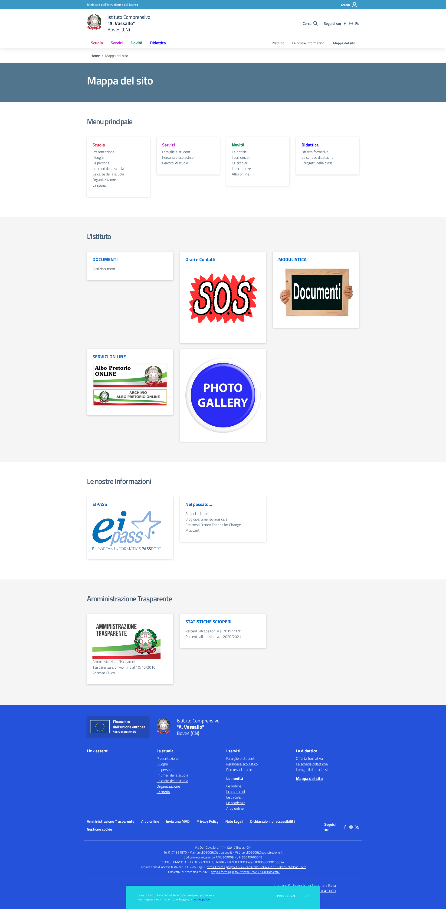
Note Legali (234, 821)
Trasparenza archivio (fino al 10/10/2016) (124, 667)
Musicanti (192, 530)
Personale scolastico (177, 157)
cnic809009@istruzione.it (214, 852)
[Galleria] (223, 395)
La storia (99, 185)
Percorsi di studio (175, 163)
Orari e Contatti (200, 259)
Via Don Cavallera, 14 (209, 847)
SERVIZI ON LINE (109, 356)
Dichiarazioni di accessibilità (272, 821)
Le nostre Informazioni (308, 43)
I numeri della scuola (108, 168)
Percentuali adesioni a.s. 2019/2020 (213, 631)
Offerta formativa (315, 152)
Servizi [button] (117, 43)
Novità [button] (136, 43)
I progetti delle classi (317, 163)
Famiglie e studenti (176, 152)
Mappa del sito (344, 43)
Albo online (240, 174)
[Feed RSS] (357, 23)
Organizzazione (104, 179)
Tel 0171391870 (175, 852)
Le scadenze (241, 168)
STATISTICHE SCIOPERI (208, 621)
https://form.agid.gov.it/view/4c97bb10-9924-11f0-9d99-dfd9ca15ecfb (256, 866)
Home (95, 55)
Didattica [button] (158, 43)
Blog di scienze (196, 513)
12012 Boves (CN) (238, 847)
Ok (307, 896)
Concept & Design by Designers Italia (305, 885)
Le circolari (240, 163)
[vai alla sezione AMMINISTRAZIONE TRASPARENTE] (126, 639)
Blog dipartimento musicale (206, 519)
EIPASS (99, 504)
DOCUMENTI (105, 259)
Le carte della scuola (108, 174)
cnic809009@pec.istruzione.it (262, 852)
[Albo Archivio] (130, 397)
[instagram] (351, 23)
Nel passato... (198, 504)
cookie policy (201, 899)
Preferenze (286, 896)
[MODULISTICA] (316, 292)
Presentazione (103, 152)
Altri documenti (104, 269)
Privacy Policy (207, 821)
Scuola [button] (97, 43)
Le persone (100, 163)
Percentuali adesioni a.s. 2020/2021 (213, 636)
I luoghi (98, 157)
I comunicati (241, 157)
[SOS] (223, 299)
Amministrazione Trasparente (129, 598)
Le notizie (239, 152)
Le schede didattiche (317, 157)
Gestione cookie (99, 829)
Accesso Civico (103, 673)
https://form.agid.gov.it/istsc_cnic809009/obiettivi (245, 871)
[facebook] (345, 23)
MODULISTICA (292, 259)
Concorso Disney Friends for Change (213, 524)
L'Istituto (278, 43)
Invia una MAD (178, 821)
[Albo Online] (130, 375)
